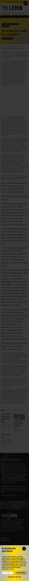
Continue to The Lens (14, 577)
